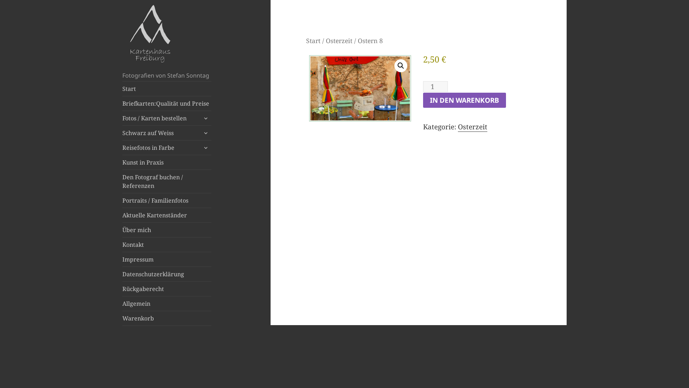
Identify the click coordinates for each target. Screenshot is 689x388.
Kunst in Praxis (143, 162)
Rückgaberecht (143, 289)
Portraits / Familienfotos (155, 200)
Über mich (136, 230)
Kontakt (133, 245)
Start (129, 89)
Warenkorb (138, 318)
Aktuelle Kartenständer (154, 215)
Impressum (138, 259)
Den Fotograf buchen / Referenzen (152, 181)
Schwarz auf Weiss (148, 133)
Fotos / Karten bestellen (154, 118)
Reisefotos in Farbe (148, 148)
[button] (400, 65)
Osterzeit (339, 40)
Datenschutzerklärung (153, 274)
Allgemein (136, 304)
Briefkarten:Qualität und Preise (165, 103)
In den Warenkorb (464, 100)
